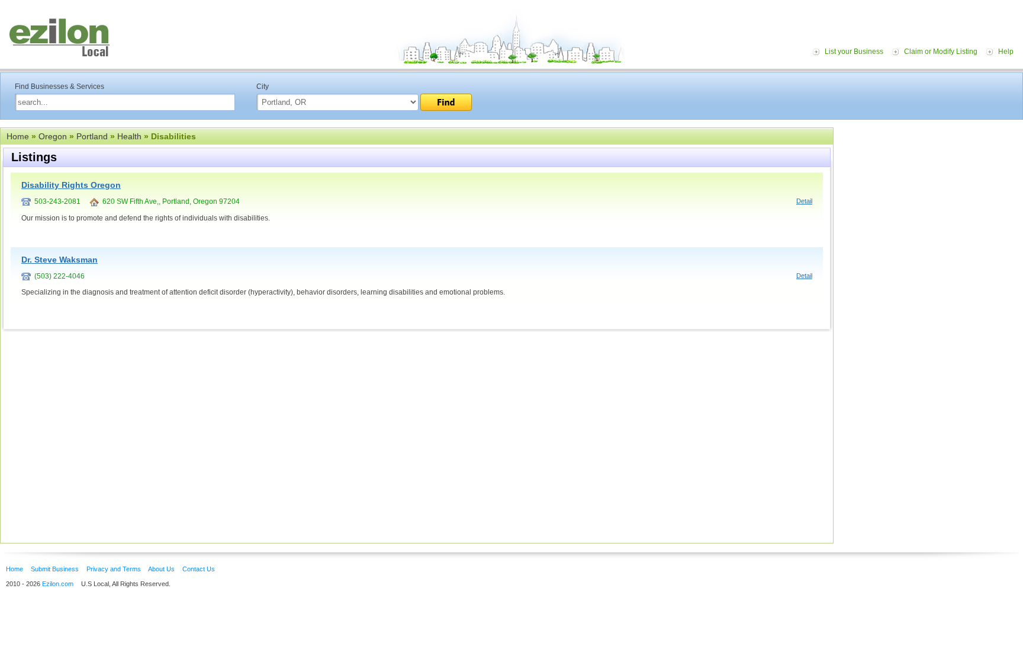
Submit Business (55, 569)
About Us (161, 569)
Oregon (52, 136)
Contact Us (198, 569)
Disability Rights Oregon (71, 185)
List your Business (854, 51)
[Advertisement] (931, 200)
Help (1006, 51)
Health (129, 136)
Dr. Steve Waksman (59, 259)
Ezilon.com (57, 583)
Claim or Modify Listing (940, 51)
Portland (92, 136)
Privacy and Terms (113, 569)
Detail (804, 200)
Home (18, 136)
